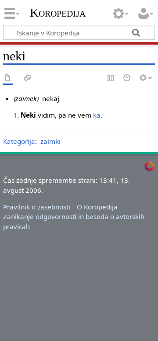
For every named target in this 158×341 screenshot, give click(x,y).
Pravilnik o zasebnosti (36, 206)
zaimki (50, 141)
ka (97, 115)
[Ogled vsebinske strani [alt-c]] (8, 78)
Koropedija (58, 13)
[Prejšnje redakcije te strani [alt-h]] (127, 78)
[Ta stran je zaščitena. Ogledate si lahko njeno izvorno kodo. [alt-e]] (111, 78)
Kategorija (19, 141)
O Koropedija (97, 206)
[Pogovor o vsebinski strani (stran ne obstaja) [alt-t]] (27, 78)
